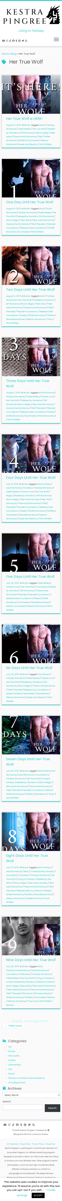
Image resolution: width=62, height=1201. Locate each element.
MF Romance (27, 132)
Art (10, 1046)
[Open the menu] (56, 39)
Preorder (40, 224)
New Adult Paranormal (44, 985)
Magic (9, 495)
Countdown (43, 674)
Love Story (41, 586)
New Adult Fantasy (30, 499)
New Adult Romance (43, 220)
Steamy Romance (35, 319)
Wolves (9, 1005)
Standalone (42, 693)
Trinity (49, 319)
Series (23, 315)
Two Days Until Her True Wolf (30, 289)
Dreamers (25, 974)
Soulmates (33, 140)
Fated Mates (24, 128)
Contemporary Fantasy (42, 871)
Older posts (13, 1025)
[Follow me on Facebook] (14, 40)
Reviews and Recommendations (26, 1078)
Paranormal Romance (24, 136)
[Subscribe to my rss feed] (26, 40)
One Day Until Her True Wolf (29, 202)
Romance (27, 993)
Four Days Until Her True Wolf (30, 477)
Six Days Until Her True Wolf (29, 667)
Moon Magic (42, 132)
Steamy (51, 997)
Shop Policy (25, 1144)
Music (11, 1073)
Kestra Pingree (27, 1130)
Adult (42, 125)
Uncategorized (16, 1082)
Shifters (22, 140)
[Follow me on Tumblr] (17, 40)
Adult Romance (46, 392)
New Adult (26, 220)
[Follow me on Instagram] (7, 40)
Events (12, 1060)
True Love (33, 1001)
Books (27, 125)
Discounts (13, 1055)
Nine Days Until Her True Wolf (31, 960)
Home (5, 54)
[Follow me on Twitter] (23, 40)
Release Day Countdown (36, 689)
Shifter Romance (36, 315)
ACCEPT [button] (38, 1195)
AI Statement (13, 1144)
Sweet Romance (34, 898)
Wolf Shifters (45, 144)
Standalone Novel (15, 319)
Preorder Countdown (27, 311)
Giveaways (14, 1064)
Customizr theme (39, 1134)
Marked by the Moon (28, 216)
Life (10, 1069)
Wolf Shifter (45, 1001)
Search (7, 1101)
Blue (26, 871)
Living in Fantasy (26, 879)
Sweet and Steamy (27, 144)
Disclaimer (50, 1144)
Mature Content (45, 981)
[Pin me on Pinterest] (20, 40)
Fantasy (28, 487)
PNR (40, 136)
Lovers (9, 981)
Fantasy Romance (27, 212)
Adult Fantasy (44, 484)
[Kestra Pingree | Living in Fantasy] (31, 15)
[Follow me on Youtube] (4, 40)
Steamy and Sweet (15, 606)
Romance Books (42, 993)
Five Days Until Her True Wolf (30, 576)
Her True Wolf (39, 128)
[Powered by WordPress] (48, 1129)
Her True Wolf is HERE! (24, 118)
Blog (13, 54)
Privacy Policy (38, 1144)
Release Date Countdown (33, 227)
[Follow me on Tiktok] (10, 40)
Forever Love (47, 396)
